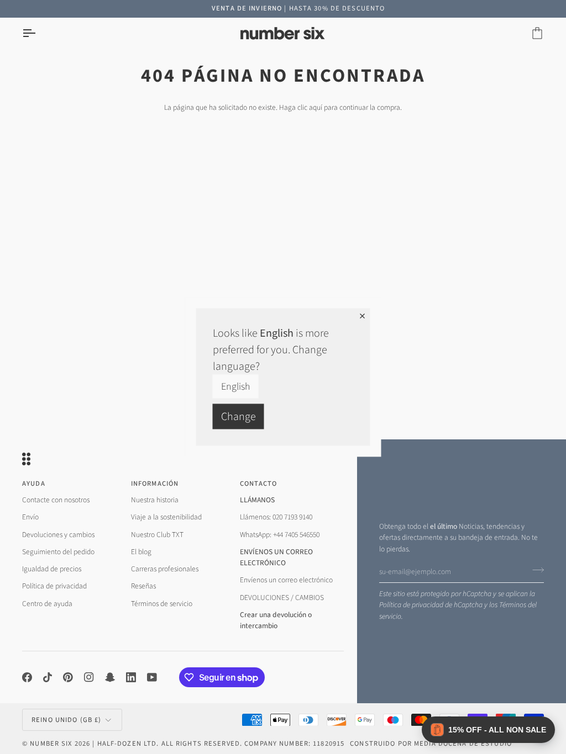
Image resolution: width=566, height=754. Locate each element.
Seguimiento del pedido (58, 551)
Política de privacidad (54, 586)
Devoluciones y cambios (58, 534)
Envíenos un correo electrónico (286, 580)
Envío (30, 517)
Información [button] (155, 483)
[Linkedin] (131, 677)
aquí (315, 107)
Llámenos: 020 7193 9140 (276, 517)
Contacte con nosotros (56, 500)
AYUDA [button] (33, 483)
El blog (141, 551)
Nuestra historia (155, 500)
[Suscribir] (535, 570)
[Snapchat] (110, 677)
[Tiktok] (47, 677)
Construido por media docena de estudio (431, 743)
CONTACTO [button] (258, 483)
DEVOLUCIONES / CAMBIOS (282, 597)
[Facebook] (27, 677)
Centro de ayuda (47, 603)
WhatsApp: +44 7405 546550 (279, 534)
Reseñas (143, 586)
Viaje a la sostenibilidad (166, 517)
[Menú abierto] (38, 33)
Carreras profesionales (164, 569)
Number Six (51, 743)
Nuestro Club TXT (157, 534)
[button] (488, 729)
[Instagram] (89, 677)
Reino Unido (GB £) (66, 720)
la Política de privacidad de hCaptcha (457, 599)
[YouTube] (152, 677)
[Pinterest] (68, 677)
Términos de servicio (161, 603)
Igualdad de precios (51, 569)
